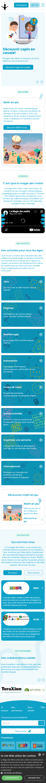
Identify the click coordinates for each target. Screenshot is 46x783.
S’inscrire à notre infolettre (14, 717)
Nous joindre (33, 572)
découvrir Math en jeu (17, 127)
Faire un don (21, 731)
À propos (12, 572)
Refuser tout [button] (34, 778)
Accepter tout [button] (12, 778)
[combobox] (39, 754)
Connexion (21, 5)
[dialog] (23, 767)
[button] (23, 772)
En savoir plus (12, 81)
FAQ (43, 707)
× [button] (43, 755)
